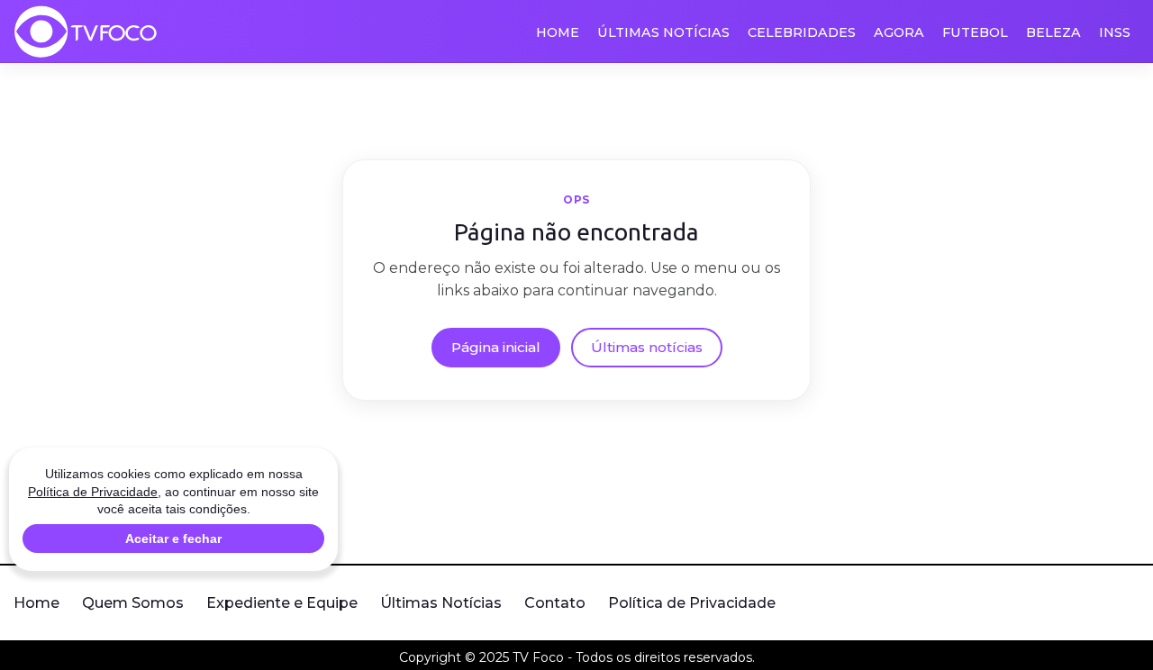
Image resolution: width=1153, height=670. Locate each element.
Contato (555, 602)
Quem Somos (133, 602)
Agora (899, 32)
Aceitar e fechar (173, 538)
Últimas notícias (647, 347)
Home (557, 32)
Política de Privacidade (692, 602)
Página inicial (495, 347)
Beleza (1053, 32)
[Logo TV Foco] (86, 32)
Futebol (975, 32)
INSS (1114, 32)
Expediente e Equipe (282, 602)
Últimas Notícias (663, 32)
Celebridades (802, 32)
